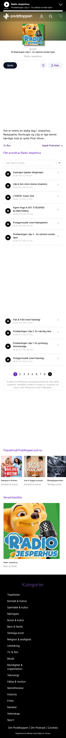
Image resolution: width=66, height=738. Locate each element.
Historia (12, 694)
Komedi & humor (17, 601)
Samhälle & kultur (17, 607)
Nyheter (12, 707)
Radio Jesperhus (33, 56)
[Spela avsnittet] (8, 174)
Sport (10, 720)
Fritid (10, 700)
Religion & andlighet (19, 639)
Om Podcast (38, 727)
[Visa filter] (59, 163)
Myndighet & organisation (14, 666)
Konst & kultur (15, 620)
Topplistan (13, 594)
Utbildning (13, 645)
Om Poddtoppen (18, 727)
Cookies (53, 727)
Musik (10, 658)
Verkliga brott (15, 633)
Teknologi (13, 675)
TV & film (12, 652)
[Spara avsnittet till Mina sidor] (43, 65)
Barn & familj (14, 626)
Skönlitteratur (15, 688)
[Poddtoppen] (17, 16)
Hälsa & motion (16, 681)
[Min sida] (41, 16)
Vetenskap (13, 713)
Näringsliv (13, 613)
